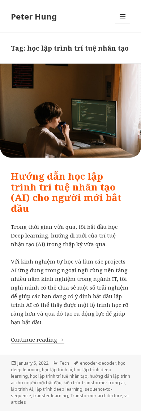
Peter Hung (34, 16)
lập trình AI (22, 389)
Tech (64, 363)
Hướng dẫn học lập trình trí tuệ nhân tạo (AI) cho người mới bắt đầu (66, 192)
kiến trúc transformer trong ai (94, 383)
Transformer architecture (96, 396)
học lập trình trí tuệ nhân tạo (58, 376)
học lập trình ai (57, 370)
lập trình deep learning (58, 389)
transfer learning (50, 396)
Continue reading (37, 339)
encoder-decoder (98, 363)
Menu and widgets (122, 23)
